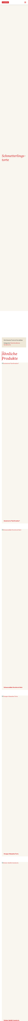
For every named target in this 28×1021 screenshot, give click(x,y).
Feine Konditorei (15, 343)
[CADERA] (5, 3)
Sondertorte (7, 344)
